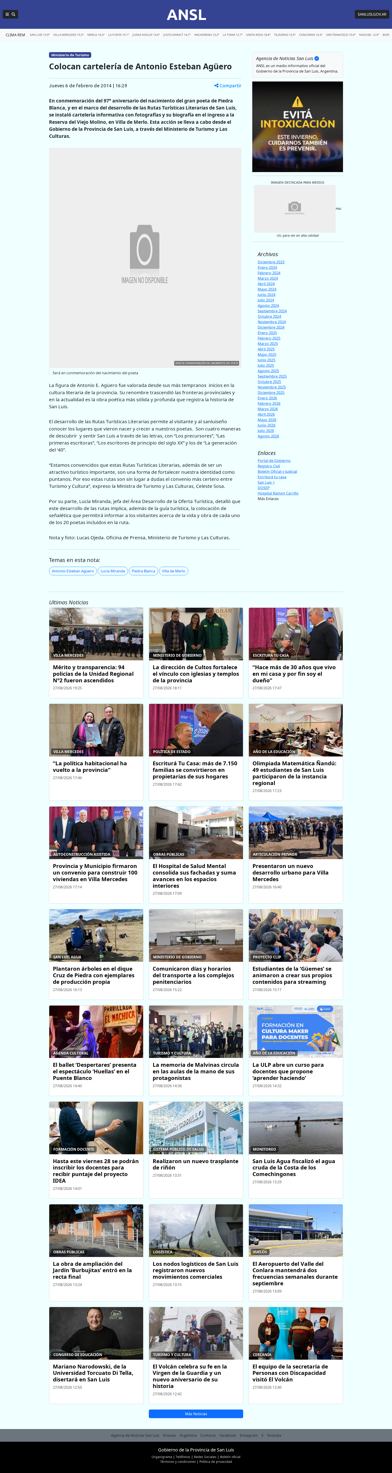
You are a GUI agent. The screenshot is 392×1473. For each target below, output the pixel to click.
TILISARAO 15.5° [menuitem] (285, 35)
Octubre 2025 (269, 381)
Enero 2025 (267, 332)
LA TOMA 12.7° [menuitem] (233, 35)
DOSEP (264, 487)
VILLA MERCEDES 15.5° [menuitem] (68, 35)
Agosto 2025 (268, 370)
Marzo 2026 (268, 408)
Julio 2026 (266, 430)
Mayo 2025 (267, 354)
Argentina (188, 1435)
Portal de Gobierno (274, 460)
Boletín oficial (230, 1457)
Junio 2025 (266, 359)
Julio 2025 (266, 365)
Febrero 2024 (269, 272)
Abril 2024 (266, 283)
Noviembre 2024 (272, 321)
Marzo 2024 (268, 278)
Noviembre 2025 (272, 387)
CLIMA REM (15, 34)
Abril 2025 (266, 349)
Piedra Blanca (143, 571)
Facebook (228, 1435)
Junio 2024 (266, 294)
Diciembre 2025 (271, 392)
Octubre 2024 (269, 316)
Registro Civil (269, 466)
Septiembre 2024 (272, 311)
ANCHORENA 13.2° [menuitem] (206, 35)
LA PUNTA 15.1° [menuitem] (118, 35)
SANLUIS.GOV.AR (372, 14)
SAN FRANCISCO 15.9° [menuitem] (340, 35)
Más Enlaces (268, 498)
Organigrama (162, 1457)
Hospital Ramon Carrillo (278, 493)
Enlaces (169, 1435)
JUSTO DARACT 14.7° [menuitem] (177, 35)
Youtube (274, 1435)
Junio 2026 (266, 425)
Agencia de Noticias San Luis (135, 1435)
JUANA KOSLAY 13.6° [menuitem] (146, 35)
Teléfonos (183, 1457)
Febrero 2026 (269, 403)
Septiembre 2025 (272, 376)
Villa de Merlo (173, 571)
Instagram (249, 1435)
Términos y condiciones (178, 1461)
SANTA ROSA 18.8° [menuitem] (258, 35)
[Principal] (10, 14)
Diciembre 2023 (271, 262)
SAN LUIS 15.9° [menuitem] (40, 35)
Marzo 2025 (268, 343)
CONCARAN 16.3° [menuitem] (310, 35)
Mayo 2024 (267, 289)
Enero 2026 (267, 398)
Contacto (208, 1435)
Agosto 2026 (268, 436)
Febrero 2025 (269, 338)
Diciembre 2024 (271, 327)
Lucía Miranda (113, 571)
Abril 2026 (266, 414)
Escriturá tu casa (272, 476)
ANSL (186, 14)
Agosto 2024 (268, 305)
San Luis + (266, 482)
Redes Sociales (205, 1457)
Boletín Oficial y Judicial (277, 471)
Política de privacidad (215, 1461)
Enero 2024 (267, 267)
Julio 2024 (266, 300)
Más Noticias (196, 1413)
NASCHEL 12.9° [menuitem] (369, 35)
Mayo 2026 (267, 419)
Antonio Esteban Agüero (73, 571)
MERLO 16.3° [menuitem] (96, 35)
